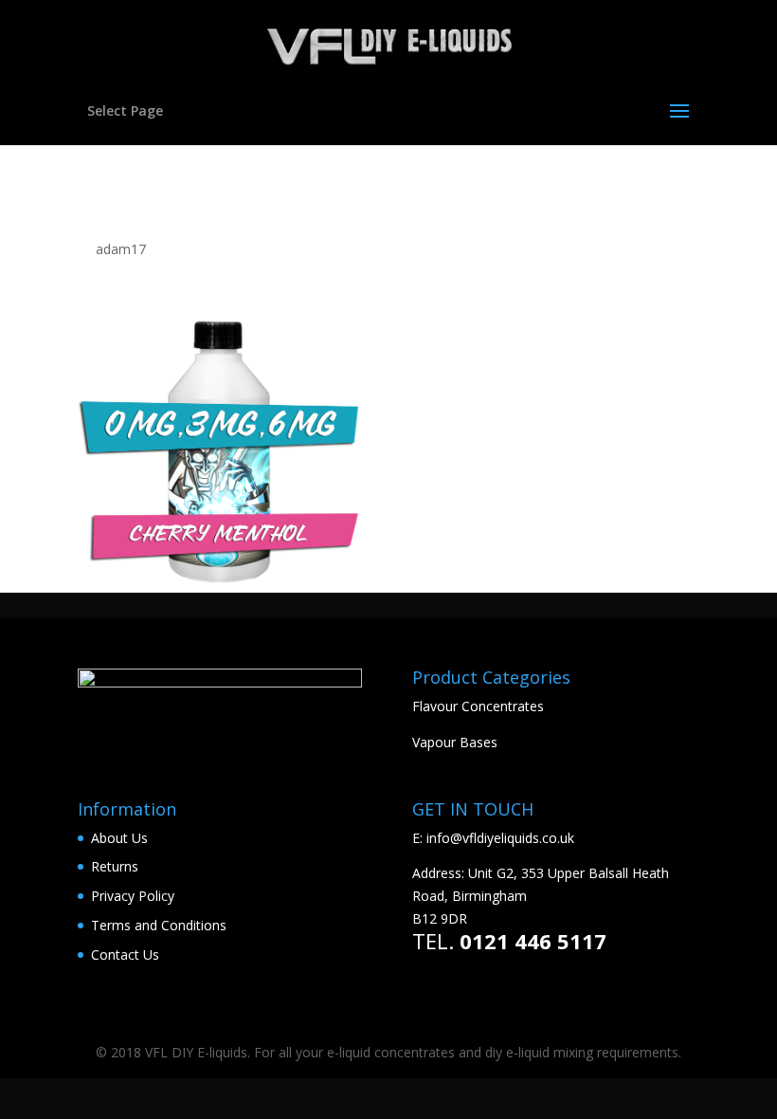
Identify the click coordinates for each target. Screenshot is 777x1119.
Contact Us (125, 954)
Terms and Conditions (158, 925)
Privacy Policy (132, 896)
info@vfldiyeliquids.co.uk (500, 838)
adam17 (121, 249)
